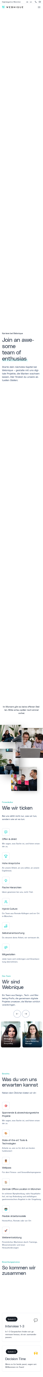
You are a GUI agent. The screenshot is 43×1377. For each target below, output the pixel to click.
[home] (12, 7)
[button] (39, 7)
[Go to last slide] (17, 1014)
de (27, 2)
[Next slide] (26, 1014)
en (31, 2)
